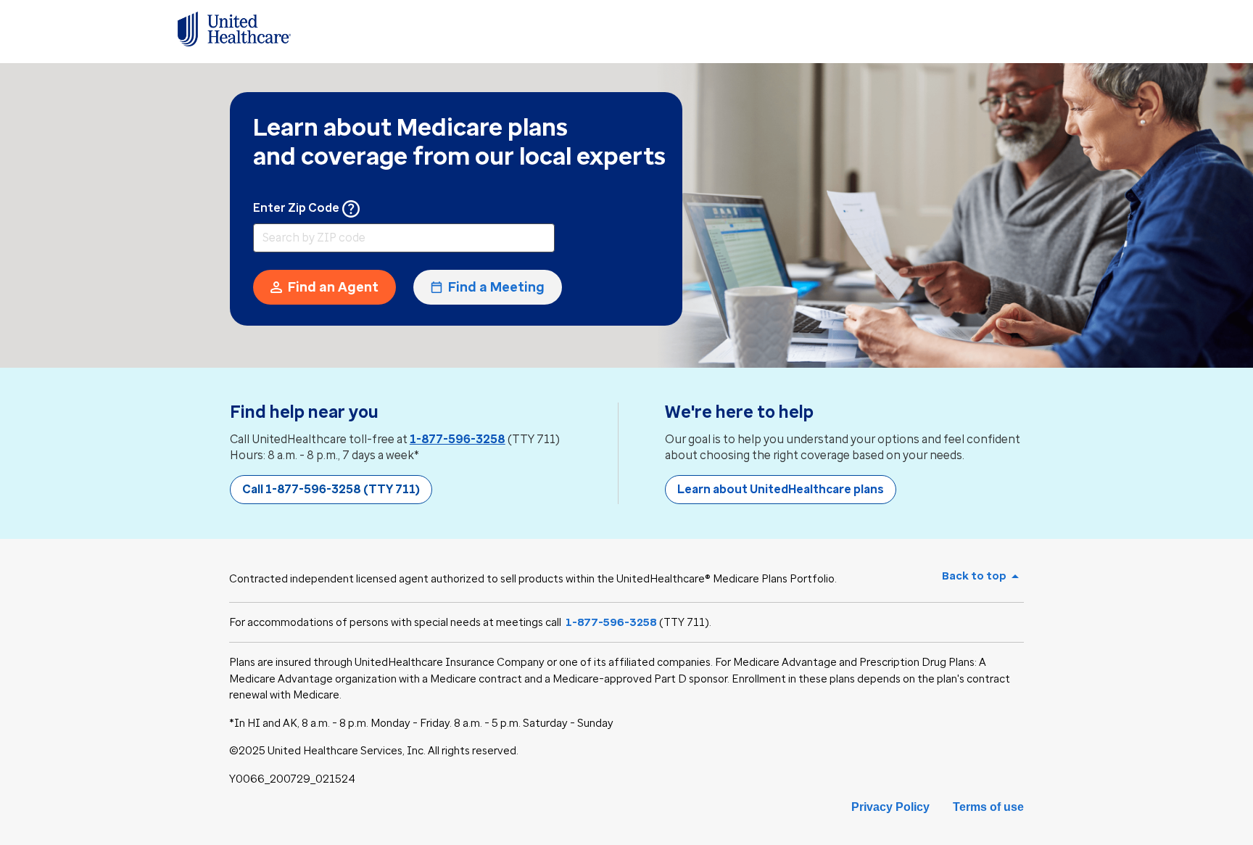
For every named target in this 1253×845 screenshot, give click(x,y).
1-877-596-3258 (457, 439)
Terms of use (988, 807)
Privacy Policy (890, 807)
